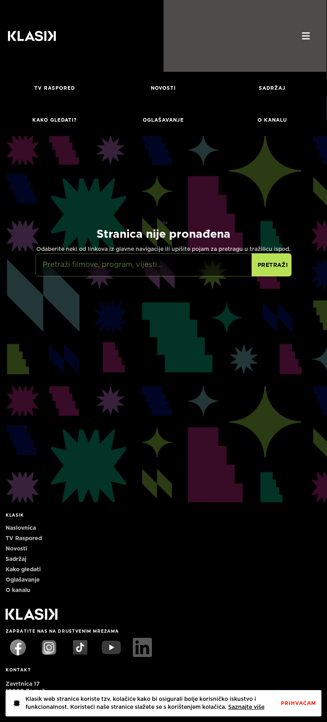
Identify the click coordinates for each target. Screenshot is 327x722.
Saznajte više (246, 707)
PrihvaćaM (298, 703)
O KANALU (272, 120)
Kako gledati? (54, 120)
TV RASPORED (54, 88)
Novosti (163, 88)
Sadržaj (272, 88)
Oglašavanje (163, 120)
